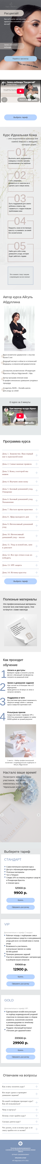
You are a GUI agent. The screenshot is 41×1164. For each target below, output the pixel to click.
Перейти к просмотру (21, 59)
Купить (20, 900)
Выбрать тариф (20, 117)
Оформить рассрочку (20, 984)
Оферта (20, 1151)
